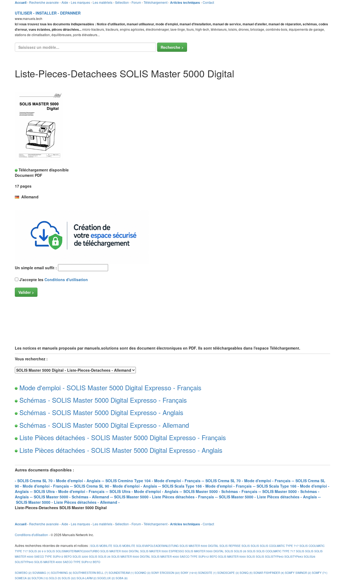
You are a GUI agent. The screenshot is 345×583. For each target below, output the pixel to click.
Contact (208, 2)
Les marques (80, 2)
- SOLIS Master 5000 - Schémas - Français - (220, 491)
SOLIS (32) (69, 578)
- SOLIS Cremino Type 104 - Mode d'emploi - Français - (153, 480)
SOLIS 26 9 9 (37, 551)
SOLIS (246, 546)
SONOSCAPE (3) (228, 573)
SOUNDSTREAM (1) (121, 573)
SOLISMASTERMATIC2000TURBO (77, 551)
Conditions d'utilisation (66, 279)
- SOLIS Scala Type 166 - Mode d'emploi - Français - (207, 486)
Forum (136, 2)
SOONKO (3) (142, 573)
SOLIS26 (309, 556)
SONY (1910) (189, 573)
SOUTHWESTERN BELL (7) (90, 573)
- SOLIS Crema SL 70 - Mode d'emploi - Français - (248, 480)
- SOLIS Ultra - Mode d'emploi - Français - (69, 491)
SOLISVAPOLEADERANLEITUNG (157, 546)
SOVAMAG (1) (41, 573)
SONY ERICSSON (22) (165, 573)
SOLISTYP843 (274, 556)
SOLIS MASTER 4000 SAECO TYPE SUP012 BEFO (184, 556)
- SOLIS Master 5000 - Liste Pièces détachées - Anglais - (267, 496)
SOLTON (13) (40, 578)
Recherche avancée (44, 2)
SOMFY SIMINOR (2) (298, 573)
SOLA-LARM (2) (86, 578)
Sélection (122, 2)
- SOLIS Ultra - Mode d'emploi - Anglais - (144, 491)
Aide (64, 2)
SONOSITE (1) (207, 573)
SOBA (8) (121, 578)
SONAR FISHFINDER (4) (268, 573)
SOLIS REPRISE (230, 546)
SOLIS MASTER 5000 (232, 556)
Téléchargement (155, 2)
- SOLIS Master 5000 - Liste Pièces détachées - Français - (164, 496)
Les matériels (102, 2)
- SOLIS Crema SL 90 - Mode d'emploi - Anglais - (115, 486)
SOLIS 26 (240, 551)
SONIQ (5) (246, 573)
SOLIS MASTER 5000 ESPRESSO (162, 551)
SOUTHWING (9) (61, 573)
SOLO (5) (55, 578)
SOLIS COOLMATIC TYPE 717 (279, 546)
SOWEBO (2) (23, 573)
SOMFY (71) (319, 573)
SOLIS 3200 (80, 556)
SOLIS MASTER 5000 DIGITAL (199, 546)
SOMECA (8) (23, 578)
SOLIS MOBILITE (100, 546)
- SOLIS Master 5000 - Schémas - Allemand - (71, 496)
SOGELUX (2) (106, 578)
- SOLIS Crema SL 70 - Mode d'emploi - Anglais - (59, 480)
